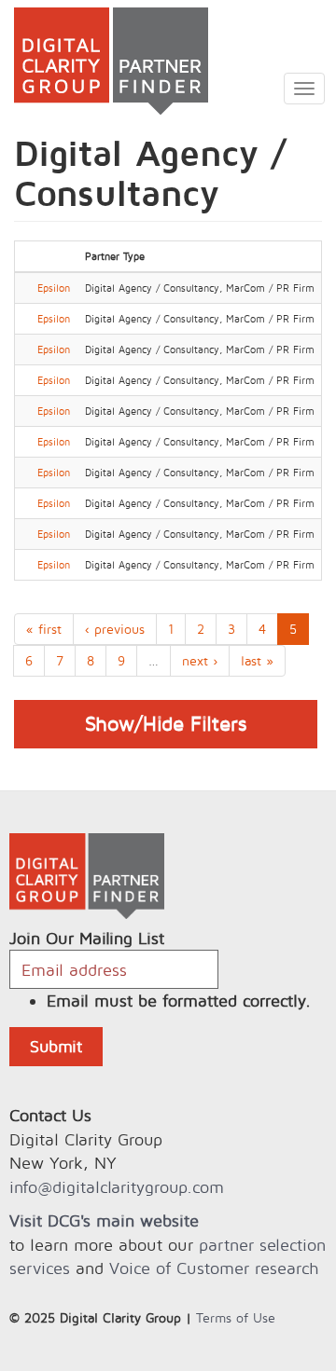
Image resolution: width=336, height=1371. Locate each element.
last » (257, 660)
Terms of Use (235, 1317)
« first (44, 629)
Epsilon (53, 288)
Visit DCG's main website (104, 1220)
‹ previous (115, 629)
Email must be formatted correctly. (179, 1000)
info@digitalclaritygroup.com (116, 1187)
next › (199, 660)
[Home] (104, 61)
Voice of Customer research (213, 1268)
